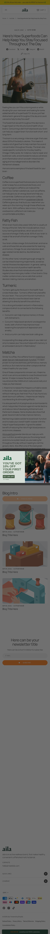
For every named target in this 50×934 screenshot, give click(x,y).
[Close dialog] (49, 452)
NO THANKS (6, 479)
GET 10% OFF (8, 477)
